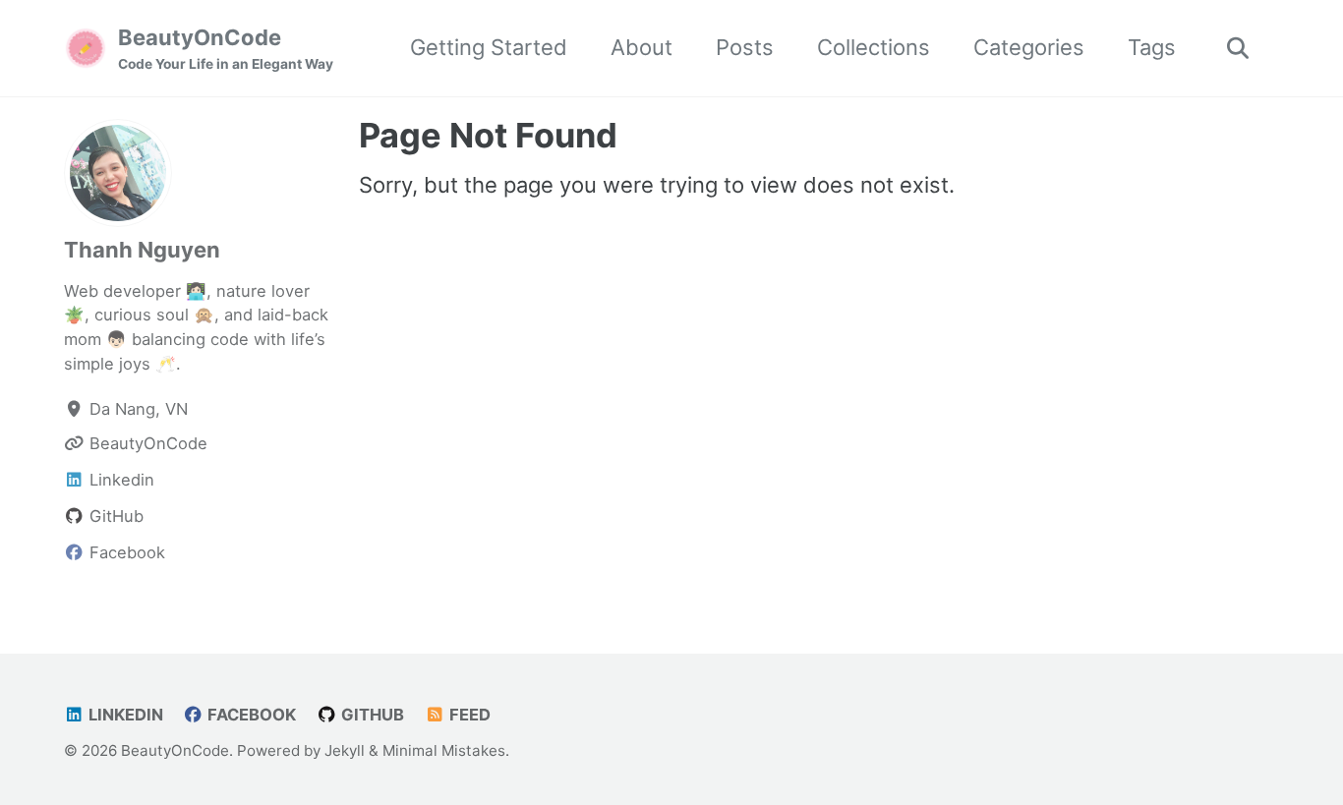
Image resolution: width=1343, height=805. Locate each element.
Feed (468, 714)
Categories (1028, 47)
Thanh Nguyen (142, 249)
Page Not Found (488, 135)
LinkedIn (124, 714)
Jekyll (344, 750)
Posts (745, 47)
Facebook (250, 714)
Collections (873, 47)
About (641, 47)
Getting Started (488, 47)
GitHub (370, 714)
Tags (1152, 47)
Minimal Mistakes (443, 750)
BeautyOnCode (225, 48)
